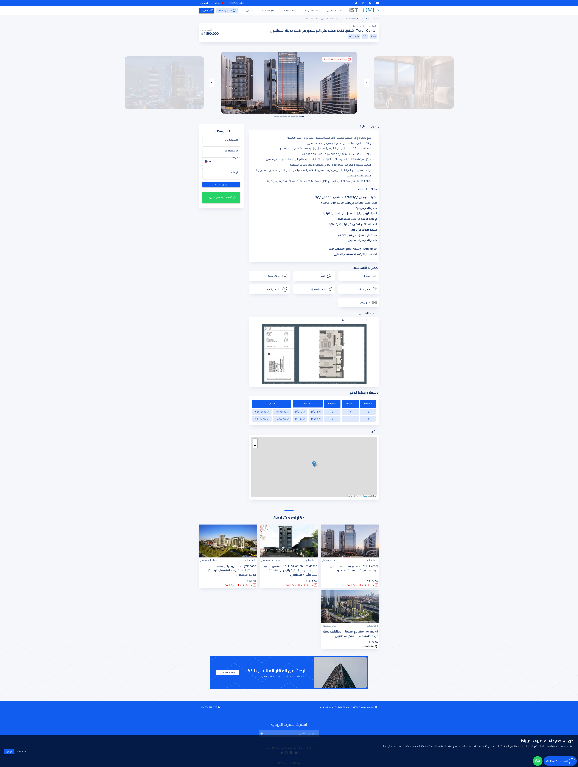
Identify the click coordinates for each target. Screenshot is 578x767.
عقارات (362, 19)
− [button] (255, 445)
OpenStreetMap (361, 496)
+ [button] (255, 441)
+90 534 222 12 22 (231, 3)
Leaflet (349, 496)
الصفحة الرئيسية (373, 19)
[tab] (367, 320)
